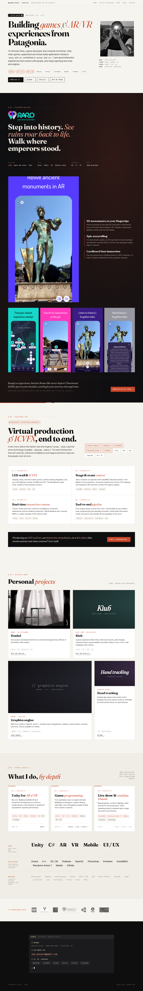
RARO (95, 3)
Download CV (16, 80)
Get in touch (57, 80)
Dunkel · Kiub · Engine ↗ (78, 826)
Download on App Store (123, 389)
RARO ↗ (42, 826)
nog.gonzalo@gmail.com (44, 954)
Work (118, 3)
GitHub (30, 80)
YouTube (74, 963)
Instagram (84, 963)
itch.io (43, 80)
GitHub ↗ (100, 735)
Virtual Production (106, 3)
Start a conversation (119, 539)
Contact (132, 3)
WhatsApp (36, 963)
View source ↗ (16, 735)
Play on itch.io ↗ (18, 653)
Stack (124, 3)
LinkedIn (46, 963)
